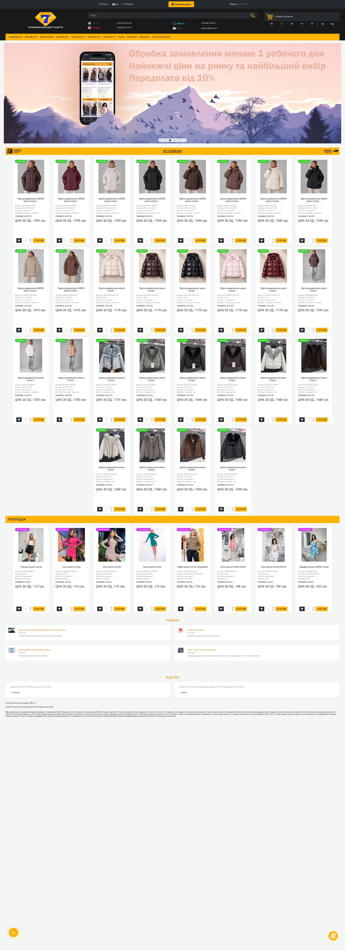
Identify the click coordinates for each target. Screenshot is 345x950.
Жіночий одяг (31, 37)
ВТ (282, 24)
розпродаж (17, 439)
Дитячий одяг (62, 37)
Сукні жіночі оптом (71, 486)
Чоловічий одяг (15, 37)
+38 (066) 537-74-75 (124, 28)
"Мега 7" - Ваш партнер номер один (201, 570)
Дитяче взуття (109, 37)
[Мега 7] (172, 53)
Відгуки (172, 597)
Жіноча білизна (47, 37)
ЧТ (302, 24)
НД (332, 24)
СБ (322, 24)
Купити (38, 160)
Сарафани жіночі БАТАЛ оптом (314, 486)
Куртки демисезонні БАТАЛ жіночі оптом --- (31, 119)
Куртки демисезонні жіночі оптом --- (112, 209)
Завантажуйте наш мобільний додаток (34, 570)
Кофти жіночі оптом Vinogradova (192, 486)
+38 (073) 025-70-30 (124, 23)
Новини (172, 540)
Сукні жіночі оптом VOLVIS (233, 486)
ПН (271, 24)
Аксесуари (132, 37)
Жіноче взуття (94, 37)
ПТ (312, 24)
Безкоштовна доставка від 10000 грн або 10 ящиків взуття (42, 550)
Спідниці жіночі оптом (31, 486)
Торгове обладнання (161, 37)
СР (292, 24)
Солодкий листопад (195, 550)
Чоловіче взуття (78, 37)
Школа (121, 37)
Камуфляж (144, 37)
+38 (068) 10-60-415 (208, 23)
